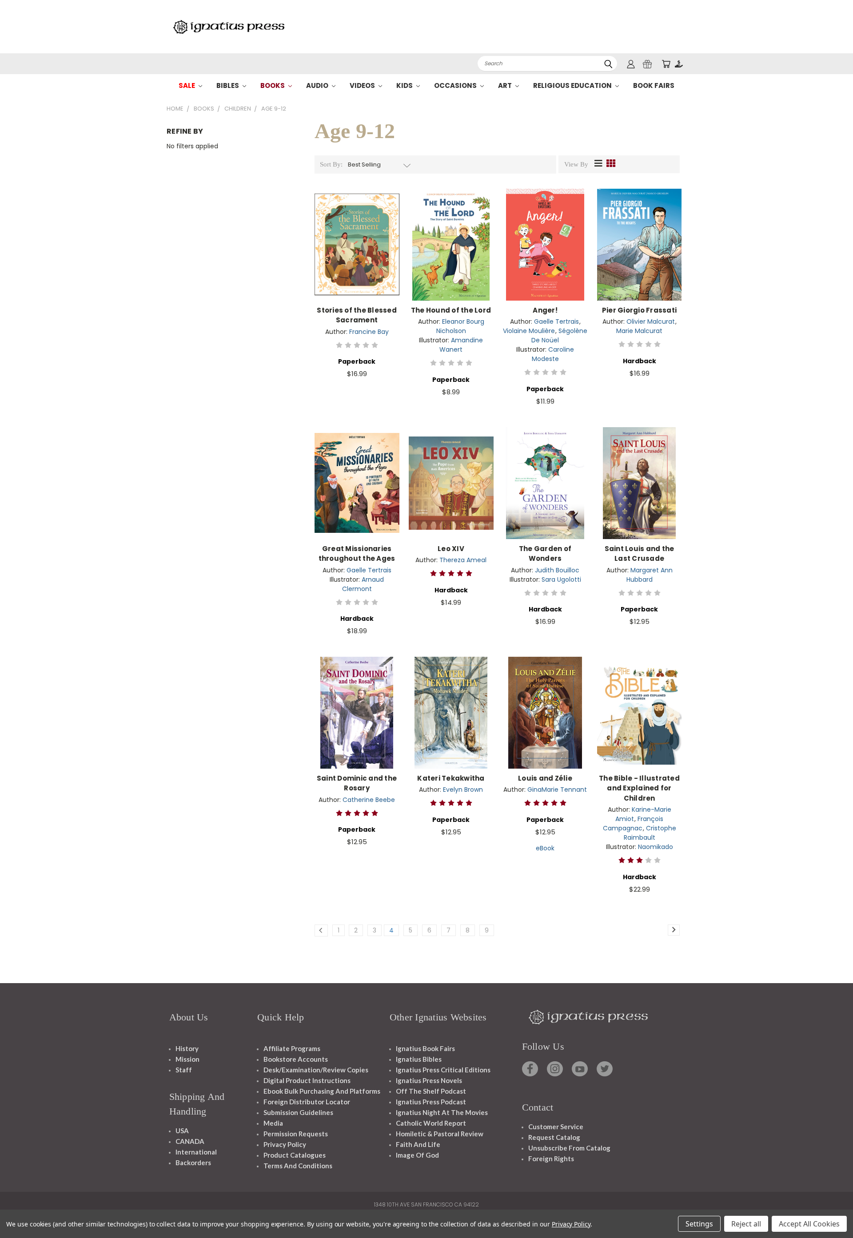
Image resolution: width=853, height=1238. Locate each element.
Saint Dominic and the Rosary (357, 783)
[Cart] (666, 64)
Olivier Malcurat (650, 321)
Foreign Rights (551, 1159)
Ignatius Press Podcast (431, 1102)
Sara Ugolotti (561, 579)
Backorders (193, 1163)
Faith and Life (418, 1144)
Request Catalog (554, 1137)
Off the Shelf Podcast (431, 1091)
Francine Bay (369, 331)
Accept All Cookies (809, 1224)
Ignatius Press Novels (429, 1080)
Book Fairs (653, 85)
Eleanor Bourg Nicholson (460, 326)
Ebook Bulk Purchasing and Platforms (321, 1091)
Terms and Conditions (297, 1166)
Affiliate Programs (291, 1048)
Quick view (357, 235)
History (187, 1048)
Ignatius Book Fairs (425, 1048)
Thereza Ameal (462, 560)
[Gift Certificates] (647, 64)
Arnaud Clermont (363, 584)
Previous (830, 1210)
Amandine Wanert (461, 345)
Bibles (228, 85)
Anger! (545, 310)
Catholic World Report (431, 1123)
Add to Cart (357, 251)
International (196, 1152)
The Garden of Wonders (545, 553)
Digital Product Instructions (307, 1080)
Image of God (417, 1155)
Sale (187, 85)
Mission (187, 1059)
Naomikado (655, 846)
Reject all (746, 1224)
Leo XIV (451, 548)
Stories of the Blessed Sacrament (357, 315)
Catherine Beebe (369, 799)
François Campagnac (633, 823)
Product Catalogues (294, 1155)
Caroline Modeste (553, 354)
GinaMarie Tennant (557, 789)
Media (273, 1123)
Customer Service (555, 1127)
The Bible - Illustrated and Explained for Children (639, 788)
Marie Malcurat (639, 330)
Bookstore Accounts (295, 1059)
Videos (363, 85)
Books (273, 85)
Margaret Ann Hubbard (649, 575)
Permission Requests (295, 1134)
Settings (699, 1224)
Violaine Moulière (529, 330)
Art (505, 85)
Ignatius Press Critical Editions (443, 1070)
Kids (405, 85)
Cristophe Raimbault (650, 833)
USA (182, 1131)
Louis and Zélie (545, 778)
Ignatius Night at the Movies (442, 1112)
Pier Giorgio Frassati (639, 310)
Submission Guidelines (298, 1112)
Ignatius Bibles (419, 1059)
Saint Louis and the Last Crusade (639, 553)
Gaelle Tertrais (556, 321)
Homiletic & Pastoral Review (439, 1134)
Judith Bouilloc (557, 570)
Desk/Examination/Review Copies (315, 1070)
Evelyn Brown (463, 789)
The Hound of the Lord (451, 310)
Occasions (456, 85)
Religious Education (573, 85)
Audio (318, 85)
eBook (545, 848)
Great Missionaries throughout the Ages (357, 553)
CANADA (189, 1141)
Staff (183, 1070)
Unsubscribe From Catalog (569, 1148)
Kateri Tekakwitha (450, 778)
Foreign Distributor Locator (306, 1102)
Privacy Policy (284, 1144)
